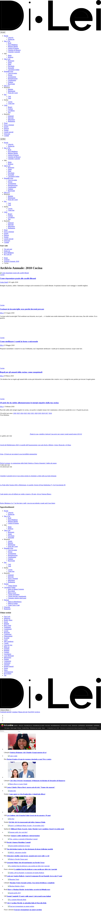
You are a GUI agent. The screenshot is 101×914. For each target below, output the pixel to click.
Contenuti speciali (5, 712)
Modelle (6, 623)
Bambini (6, 650)
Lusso (6, 640)
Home (6, 258)
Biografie (7, 632)
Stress (6, 670)
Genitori (6, 652)
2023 (25, 413)
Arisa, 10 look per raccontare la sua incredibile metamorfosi (18, 454)
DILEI (69, 725)
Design (10, 75)
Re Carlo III (7, 254)
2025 (18, 413)
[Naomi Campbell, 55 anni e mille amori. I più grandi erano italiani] (52, 893)
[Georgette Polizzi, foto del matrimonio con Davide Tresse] (52, 859)
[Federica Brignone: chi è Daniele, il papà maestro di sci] (52, 742)
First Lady (7, 616)
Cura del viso (8, 645)
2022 (29, 413)
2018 (43, 413)
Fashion (10, 109)
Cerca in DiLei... (5, 710)
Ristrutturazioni (12, 78)
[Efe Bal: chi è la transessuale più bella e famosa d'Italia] (52, 819)
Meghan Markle (13, 46)
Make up (6, 647)
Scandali (6, 638)
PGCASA (47, 725)
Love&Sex (11, 110)
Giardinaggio (12, 80)
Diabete (6, 659)
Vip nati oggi (8, 249)
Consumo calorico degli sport (17, 598)
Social (6, 622)
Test (9, 112)
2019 (39, 413)
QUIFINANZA (81, 725)
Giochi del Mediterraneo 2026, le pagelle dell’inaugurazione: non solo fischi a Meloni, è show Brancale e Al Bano (35, 445)
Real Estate (11, 84)
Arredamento (12, 77)
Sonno (6, 668)
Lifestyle (10, 37)
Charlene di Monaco (14, 50)
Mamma (10, 89)
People (6, 36)
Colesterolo (7, 661)
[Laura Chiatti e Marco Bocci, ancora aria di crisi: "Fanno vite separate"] (52, 784)
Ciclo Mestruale (9, 656)
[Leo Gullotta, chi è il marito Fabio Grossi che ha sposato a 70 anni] (52, 805)
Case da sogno (12, 73)
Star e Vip (7, 41)
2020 (36, 413)
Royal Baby (7, 673)
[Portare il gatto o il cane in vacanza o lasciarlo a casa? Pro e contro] (52, 756)
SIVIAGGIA (74, 725)
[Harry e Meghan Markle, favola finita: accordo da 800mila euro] (52, 886)
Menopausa (7, 657)
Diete (9, 64)
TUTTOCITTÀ (63, 725)
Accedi (3, 32)
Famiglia (6, 648)
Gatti (9, 98)
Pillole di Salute (13, 603)
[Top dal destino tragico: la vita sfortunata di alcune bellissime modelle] (52, 846)
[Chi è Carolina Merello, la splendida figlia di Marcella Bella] (52, 900)
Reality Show (8, 620)
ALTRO (3, 139)
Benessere (11, 61)
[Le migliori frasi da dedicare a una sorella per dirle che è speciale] (52, 866)
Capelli (6, 643)
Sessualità (11, 68)
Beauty (10, 107)
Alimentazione (8, 672)
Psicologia (11, 66)
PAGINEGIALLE (28, 725)
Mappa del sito (22, 712)
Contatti (6, 135)
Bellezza (10, 57)
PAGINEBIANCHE (55, 725)
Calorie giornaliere (13, 594)
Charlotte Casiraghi (14, 52)
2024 (21, 413)
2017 (46, 413)
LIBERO (16, 725)
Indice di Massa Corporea (16, 589)
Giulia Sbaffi (4, 282)
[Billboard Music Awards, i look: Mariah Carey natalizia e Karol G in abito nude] (52, 825)
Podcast (6, 128)
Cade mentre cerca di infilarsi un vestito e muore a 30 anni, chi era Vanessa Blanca (25, 494)
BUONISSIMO (89, 725)
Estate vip (7, 251)
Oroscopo (7, 134)
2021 (32, 413)
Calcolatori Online (13, 69)
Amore (10, 541)
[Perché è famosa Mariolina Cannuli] (52, 839)
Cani (9, 96)
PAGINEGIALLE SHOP (38, 725)
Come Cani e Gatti (14, 605)
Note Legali (13, 728)
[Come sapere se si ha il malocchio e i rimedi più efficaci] (52, 791)
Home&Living (8, 71)
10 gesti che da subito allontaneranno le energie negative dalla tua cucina (29, 403)
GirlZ (5, 105)
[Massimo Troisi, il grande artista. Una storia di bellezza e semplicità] (52, 879)
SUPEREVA (96, 725)
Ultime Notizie (12, 585)
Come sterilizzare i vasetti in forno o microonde (19, 341)
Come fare (11, 103)
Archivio (6, 259)
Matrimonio (11, 91)
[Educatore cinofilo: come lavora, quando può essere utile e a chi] (52, 852)
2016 (50, 413)
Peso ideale (11, 591)
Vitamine (7, 664)
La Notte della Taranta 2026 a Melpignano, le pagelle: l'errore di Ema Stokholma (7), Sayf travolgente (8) (32, 485)
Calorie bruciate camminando (17, 596)
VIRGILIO (21, 725)
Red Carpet (7, 625)
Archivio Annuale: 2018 (11, 261)
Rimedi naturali (9, 666)
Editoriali (11, 116)
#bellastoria (11, 121)
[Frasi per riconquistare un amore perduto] (52, 906)
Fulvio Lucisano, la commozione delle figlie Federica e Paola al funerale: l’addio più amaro (28, 463)
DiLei (2, 313)
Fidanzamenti (8, 636)
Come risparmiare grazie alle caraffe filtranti (18, 278)
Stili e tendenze (8, 641)
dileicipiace (11, 119)
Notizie (6, 130)
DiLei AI (7, 86)
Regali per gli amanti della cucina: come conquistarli (21, 372)
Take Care (7, 59)
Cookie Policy (25, 728)
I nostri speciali (8, 132)
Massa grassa (12, 593)
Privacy (19, 728)
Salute (10, 62)
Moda (10, 55)
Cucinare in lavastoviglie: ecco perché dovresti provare (22, 309)
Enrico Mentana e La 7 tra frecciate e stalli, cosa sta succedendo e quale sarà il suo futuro (27, 503)
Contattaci (15, 712)
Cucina (10, 102)
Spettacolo (11, 39)
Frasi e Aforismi (9, 125)
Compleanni (8, 629)
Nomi (5, 123)
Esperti (6, 126)
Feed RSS (31, 712)
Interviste (11, 118)
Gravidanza (7, 654)
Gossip (6, 631)
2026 (14, 413)
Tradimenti (7, 627)
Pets (5, 94)
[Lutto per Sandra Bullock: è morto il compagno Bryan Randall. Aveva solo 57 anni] (52, 873)
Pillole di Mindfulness (15, 602)
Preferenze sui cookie (35, 728)
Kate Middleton (13, 45)
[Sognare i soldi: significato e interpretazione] (52, 832)
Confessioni (7, 634)
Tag (5, 675)
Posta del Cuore (13, 93)
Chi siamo (7, 728)
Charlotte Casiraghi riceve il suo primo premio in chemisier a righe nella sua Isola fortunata (28, 476)
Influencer (7, 618)
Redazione (7, 609)
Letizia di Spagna (13, 48)
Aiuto (43, 728)
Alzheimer (7, 663)
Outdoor (10, 82)
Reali (9, 43)
